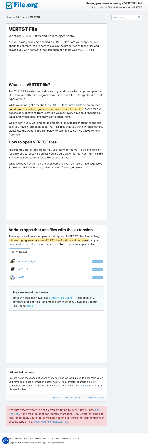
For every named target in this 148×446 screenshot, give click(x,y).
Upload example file (74, 398)
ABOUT (65, 438)
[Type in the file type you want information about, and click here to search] (139, 17)
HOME (8, 438)
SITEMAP (56, 438)
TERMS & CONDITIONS (23, 438)
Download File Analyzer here (50, 421)
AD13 (21, 277)
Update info (57, 398)
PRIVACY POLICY (42, 438)
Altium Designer (27, 261)
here (30, 305)
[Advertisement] (56, 67)
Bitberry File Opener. (61, 297)
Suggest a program (95, 398)
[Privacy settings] (5, 440)
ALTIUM (23, 269)
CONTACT (74, 438)
